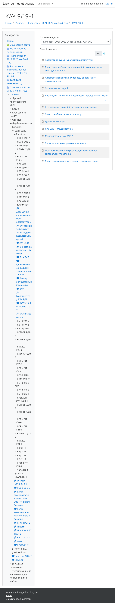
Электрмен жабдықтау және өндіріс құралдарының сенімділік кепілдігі (73, 69)
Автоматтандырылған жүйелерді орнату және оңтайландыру (70, 79)
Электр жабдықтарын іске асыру (63, 114)
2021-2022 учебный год (55, 23)
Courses (19, 23)
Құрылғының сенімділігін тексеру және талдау (71, 107)
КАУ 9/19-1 (77, 23)
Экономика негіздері (56, 88)
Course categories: (50, 37)
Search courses (48, 49)
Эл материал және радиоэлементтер (65, 143)
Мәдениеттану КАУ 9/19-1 (59, 136)
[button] (105, 54)
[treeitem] (18, 41)
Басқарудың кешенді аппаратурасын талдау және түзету (76, 95)
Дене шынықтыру (55, 121)
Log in (108, 3)
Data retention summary (18, 598)
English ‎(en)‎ (44, 3)
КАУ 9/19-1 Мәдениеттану (59, 128)
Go (98, 53)
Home (8, 23)
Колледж (33, 23)
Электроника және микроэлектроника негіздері (71, 161)
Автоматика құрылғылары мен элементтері (69, 60)
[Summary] (106, 100)
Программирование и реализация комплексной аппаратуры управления (71, 152)
